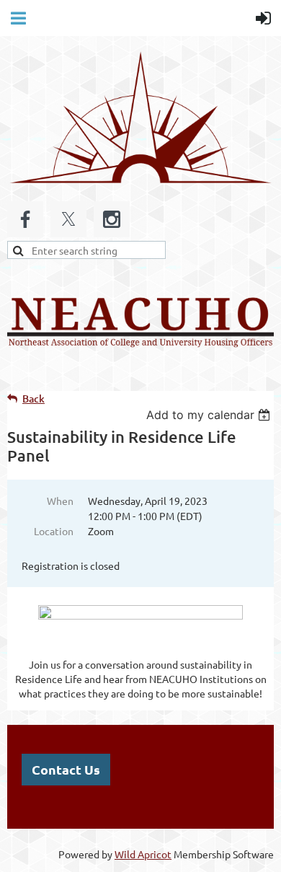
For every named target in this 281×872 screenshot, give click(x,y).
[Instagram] (112, 219)
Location (53, 530)
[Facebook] (25, 219)
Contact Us (66, 769)
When (60, 500)
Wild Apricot (143, 853)
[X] (68, 219)
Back (33, 398)
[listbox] (210, 414)
